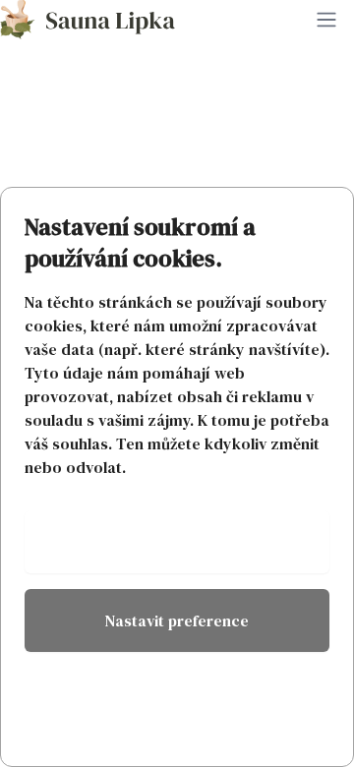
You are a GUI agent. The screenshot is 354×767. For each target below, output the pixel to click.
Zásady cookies (177, 687)
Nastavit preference (177, 620)
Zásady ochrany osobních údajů (177, 734)
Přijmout (177, 542)
